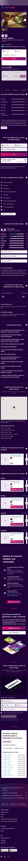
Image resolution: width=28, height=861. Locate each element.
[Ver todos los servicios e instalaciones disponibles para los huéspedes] (26, 178)
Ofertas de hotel (5, 803)
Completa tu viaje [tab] (19, 748)
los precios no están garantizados (12, 788)
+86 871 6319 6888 (6, 44)
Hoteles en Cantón (7, 761)
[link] (16, 489)
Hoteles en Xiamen (7, 757)
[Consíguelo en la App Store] (13, 850)
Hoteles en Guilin (6, 763)
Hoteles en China (21, 803)
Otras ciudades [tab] (7, 741)
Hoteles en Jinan (6, 773)
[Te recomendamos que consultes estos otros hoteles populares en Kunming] (26, 449)
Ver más (24, 478)
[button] (2, 7)
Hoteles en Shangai (7, 755)
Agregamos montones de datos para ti (12, 795)
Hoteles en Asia (13, 803)
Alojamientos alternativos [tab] (9, 745)
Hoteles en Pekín (6, 759)
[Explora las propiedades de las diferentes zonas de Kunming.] (26, 474)
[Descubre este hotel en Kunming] (26, 94)
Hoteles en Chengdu (7, 775)
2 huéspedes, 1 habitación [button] (9, 55)
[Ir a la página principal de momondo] (9, 7)
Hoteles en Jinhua (7, 771)
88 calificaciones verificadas (18, 46)
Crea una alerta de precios (13, 593)
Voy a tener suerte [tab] (7, 748)
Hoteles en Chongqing (8, 767)
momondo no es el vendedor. (10, 792)
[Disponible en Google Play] (4, 850)
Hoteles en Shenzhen (7, 765)
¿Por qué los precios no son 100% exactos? (13, 798)
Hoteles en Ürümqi (7, 769)
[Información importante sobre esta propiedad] (26, 286)
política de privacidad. (14, 720)
